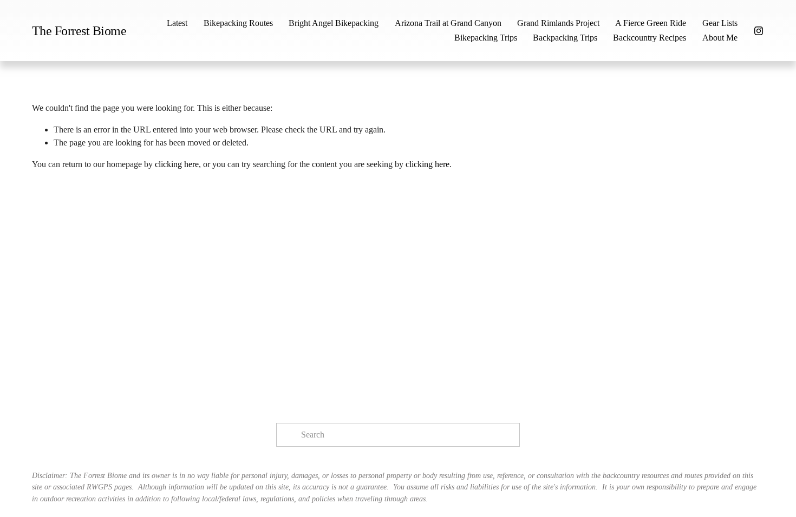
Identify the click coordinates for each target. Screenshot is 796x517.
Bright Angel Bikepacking (334, 23)
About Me (720, 37)
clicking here (177, 164)
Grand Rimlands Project (558, 23)
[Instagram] (758, 30)
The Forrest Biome (79, 30)
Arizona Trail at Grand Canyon (448, 23)
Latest (177, 23)
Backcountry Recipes (649, 37)
